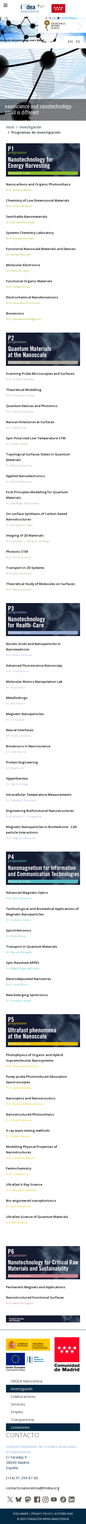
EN (71, 41)
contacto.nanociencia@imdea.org (32, 1487)
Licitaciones (20, 1427)
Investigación (30, 127)
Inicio (10, 127)
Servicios (18, 1404)
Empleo (17, 1411)
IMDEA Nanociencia (26, 1381)
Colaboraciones (23, 1396)
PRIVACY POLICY (41, 1513)
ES (78, 41)
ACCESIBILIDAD (63, 1513)
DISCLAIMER (20, 1513)
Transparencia (22, 1419)
